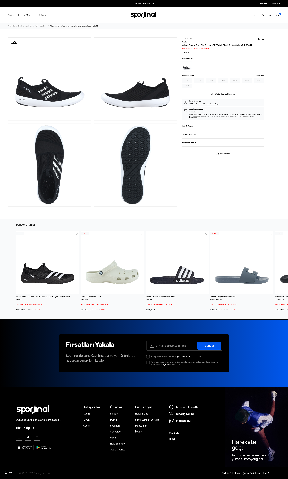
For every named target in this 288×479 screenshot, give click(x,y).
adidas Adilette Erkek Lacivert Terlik (160, 297)
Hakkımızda (141, 413)
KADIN (11, 15)
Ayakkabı (29, 26)
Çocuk (86, 425)
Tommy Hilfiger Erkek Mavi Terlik (223, 297)
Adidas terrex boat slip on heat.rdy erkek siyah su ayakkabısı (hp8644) (74, 26)
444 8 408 (263, 3)
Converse (115, 431)
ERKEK (27, 15)
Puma (113, 419)
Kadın (86, 413)
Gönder (209, 345)
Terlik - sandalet (40, 26)
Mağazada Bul (225, 154)
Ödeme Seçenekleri (189, 142)
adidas (114, 413)
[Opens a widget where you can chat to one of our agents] (8, 473)
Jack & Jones (117, 449)
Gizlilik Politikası (231, 473)
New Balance (117, 443)
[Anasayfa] (143, 15)
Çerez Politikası (251, 473)
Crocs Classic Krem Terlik (91, 297)
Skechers (115, 425)
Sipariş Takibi (276, 3)
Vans (113, 437)
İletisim (139, 431)
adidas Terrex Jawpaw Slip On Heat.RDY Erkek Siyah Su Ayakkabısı (43, 297)
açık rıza (166, 364)
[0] (277, 14)
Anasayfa (11, 26)
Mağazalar (141, 425)
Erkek (20, 26)
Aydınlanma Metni (184, 356)
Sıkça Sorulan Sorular (147, 419)
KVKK (266, 473)
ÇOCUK (42, 15)
